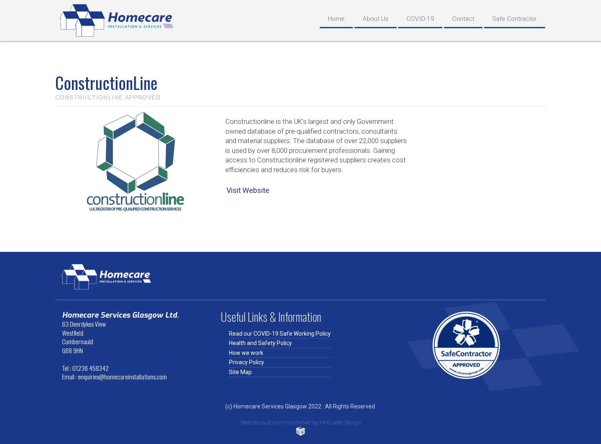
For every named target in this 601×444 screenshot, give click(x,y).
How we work (246, 353)
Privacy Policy (246, 362)
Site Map (240, 372)
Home (336, 18)
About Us (375, 18)
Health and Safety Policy (260, 343)
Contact (463, 18)
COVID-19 (420, 18)
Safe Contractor (514, 18)
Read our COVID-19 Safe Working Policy (280, 333)
